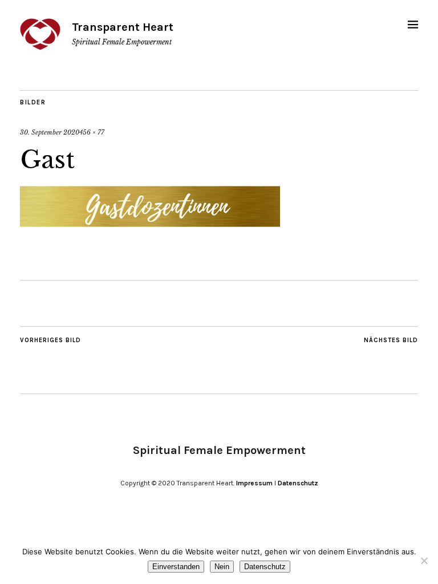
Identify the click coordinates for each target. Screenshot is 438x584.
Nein (221, 566)
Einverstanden (176, 566)
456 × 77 (91, 132)
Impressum (254, 483)
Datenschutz (298, 483)
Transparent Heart (122, 27)
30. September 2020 (49, 132)
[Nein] (423, 560)
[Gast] (150, 226)
